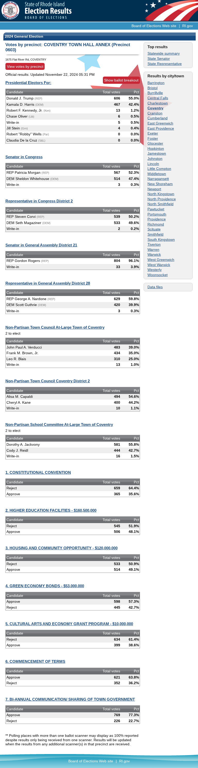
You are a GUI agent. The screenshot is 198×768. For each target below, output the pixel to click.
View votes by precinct (25, 66)
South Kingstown (161, 239)
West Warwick (158, 265)
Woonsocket (157, 275)
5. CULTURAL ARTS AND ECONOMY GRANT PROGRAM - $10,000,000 (69, 624)
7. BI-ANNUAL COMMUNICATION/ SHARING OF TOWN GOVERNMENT (70, 699)
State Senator (158, 58)
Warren (153, 249)
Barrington (155, 83)
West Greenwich (160, 260)
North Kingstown (160, 194)
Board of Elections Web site (153, 26)
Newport (154, 189)
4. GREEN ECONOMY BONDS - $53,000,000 (44, 586)
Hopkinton (155, 148)
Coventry (155, 108)
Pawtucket (155, 209)
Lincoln (153, 164)
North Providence (161, 199)
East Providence (160, 128)
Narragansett (158, 179)
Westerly (154, 270)
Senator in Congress (24, 157)
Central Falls (157, 98)
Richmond (155, 224)
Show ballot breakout (121, 80)
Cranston (154, 113)
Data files (155, 287)
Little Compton (159, 169)
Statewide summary (163, 53)
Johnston (154, 158)
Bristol (152, 88)
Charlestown (157, 103)
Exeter (152, 133)
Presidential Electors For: (28, 82)
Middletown (156, 174)
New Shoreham (160, 184)
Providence (156, 219)
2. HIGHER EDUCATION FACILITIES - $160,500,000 (50, 510)
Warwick (154, 254)
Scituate (154, 229)
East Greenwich (160, 123)
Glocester (155, 143)
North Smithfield (160, 204)
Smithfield (155, 234)
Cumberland (157, 118)
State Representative (164, 64)
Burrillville (155, 93)
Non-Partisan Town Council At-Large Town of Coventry (54, 327)
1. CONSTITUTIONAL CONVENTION (38, 472)
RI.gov (187, 26)
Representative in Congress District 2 (39, 201)
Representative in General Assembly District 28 (47, 283)
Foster (152, 138)
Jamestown (156, 153)
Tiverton (154, 244)
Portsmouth (156, 214)
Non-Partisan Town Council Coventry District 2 (47, 381)
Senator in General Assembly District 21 (41, 245)
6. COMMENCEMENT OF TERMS (35, 661)
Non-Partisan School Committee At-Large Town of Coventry (59, 424)
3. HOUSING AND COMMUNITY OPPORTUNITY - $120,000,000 (61, 548)
